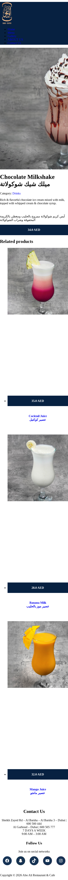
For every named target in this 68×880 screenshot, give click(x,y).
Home (11, 29)
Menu (11, 32)
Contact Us (14, 43)
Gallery (12, 36)
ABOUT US (15, 39)
